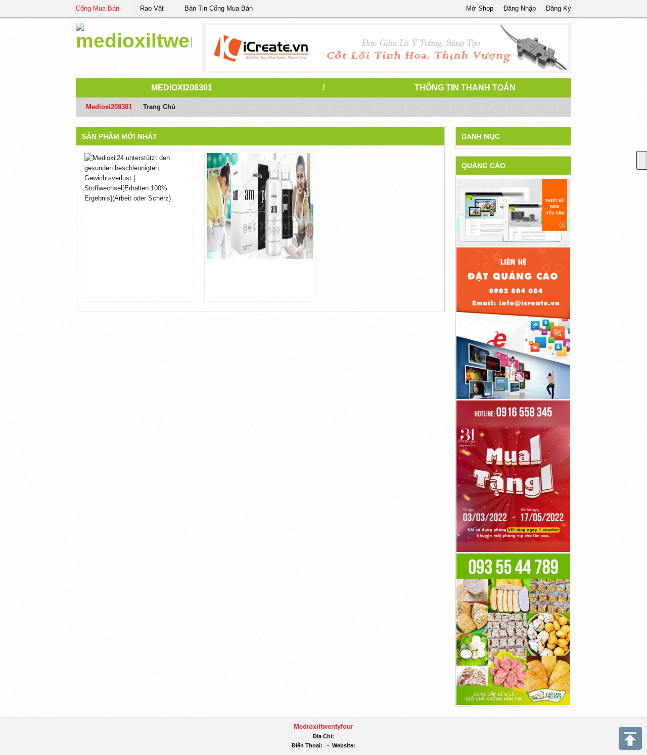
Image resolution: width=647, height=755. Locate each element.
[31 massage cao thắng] (513, 475)
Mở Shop (479, 8)
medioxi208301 (181, 87)
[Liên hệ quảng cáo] (513, 322)
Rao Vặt (152, 8)
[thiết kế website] (387, 48)
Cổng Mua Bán (97, 8)
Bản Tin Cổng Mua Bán (218, 8)
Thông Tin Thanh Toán (465, 87)
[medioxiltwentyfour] (134, 35)
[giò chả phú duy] (513, 628)
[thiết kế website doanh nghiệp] (513, 212)
